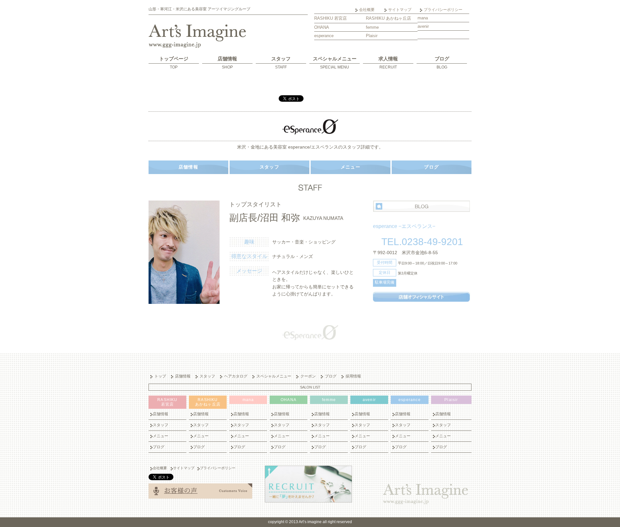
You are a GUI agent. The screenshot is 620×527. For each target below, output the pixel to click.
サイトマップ (399, 9)
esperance (324, 35)
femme (372, 27)
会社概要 (367, 9)
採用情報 (353, 376)
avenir (423, 26)
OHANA (321, 27)
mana (423, 18)
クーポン (308, 376)
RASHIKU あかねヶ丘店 (388, 18)
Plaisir (371, 35)
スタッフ (281, 62)
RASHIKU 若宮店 (330, 18)
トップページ (173, 62)
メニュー (351, 167)
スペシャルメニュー (334, 62)
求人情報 (388, 62)
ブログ (442, 62)
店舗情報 (227, 62)
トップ (160, 376)
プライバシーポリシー (443, 9)
